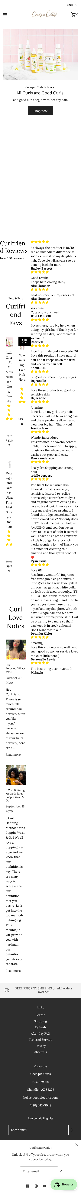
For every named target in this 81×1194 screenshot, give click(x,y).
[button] (9, 412)
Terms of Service (40, 1039)
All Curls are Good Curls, (40, 93)
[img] (55, 242)
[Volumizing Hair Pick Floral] (22, 343)
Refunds (40, 1027)
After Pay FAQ (40, 1033)
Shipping (40, 1021)
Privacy (40, 1046)
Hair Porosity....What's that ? (15, 668)
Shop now (40, 111)
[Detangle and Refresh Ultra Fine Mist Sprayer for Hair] (9, 464)
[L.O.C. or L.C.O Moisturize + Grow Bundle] (9, 342)
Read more (13, 754)
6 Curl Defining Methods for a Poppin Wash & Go (15, 795)
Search (40, 1015)
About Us (40, 1052)
